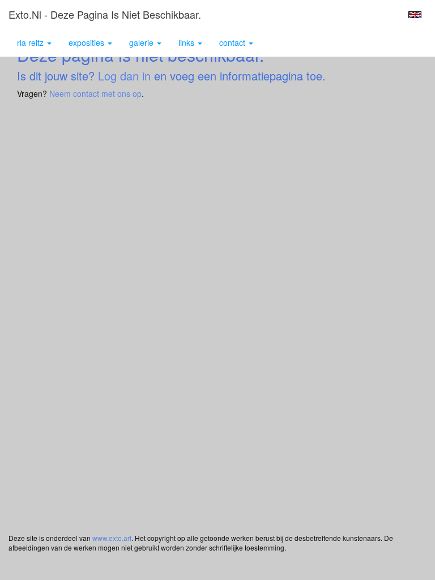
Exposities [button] (87, 42)
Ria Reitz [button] (31, 42)
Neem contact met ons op (95, 93)
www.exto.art (111, 538)
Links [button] (187, 42)
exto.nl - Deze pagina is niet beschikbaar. (104, 14)
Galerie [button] (142, 42)
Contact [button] (233, 42)
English (414, 14)
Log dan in (124, 75)
